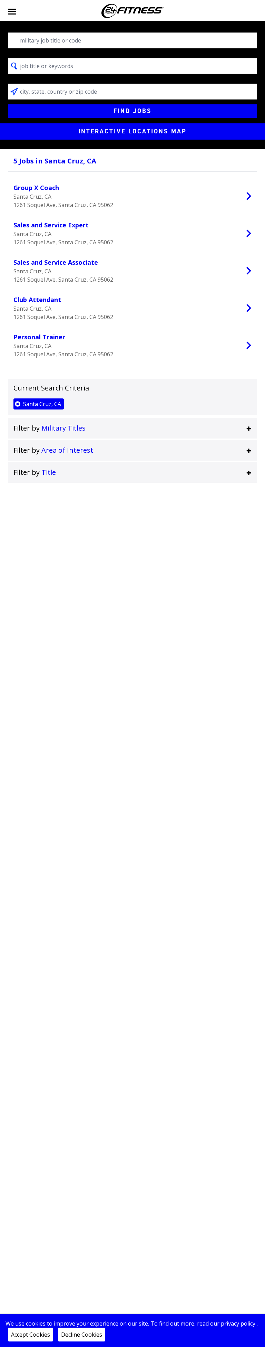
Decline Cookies (81, 1334)
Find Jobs (132, 111)
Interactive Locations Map (132, 131)
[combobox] (132, 40)
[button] (132, 428)
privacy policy (239, 1323)
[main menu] (12, 11)
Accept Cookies (30, 1334)
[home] (132, 11)
